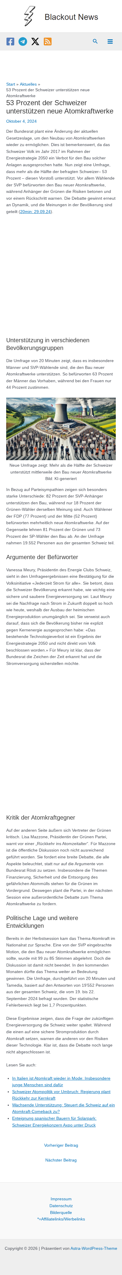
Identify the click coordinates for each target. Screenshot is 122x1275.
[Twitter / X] (35, 41)
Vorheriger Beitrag (61, 1145)
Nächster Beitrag (61, 1160)
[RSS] (47, 41)
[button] (95, 41)
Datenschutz (61, 1206)
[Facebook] (10, 41)
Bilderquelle (61, 1212)
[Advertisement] (61, 273)
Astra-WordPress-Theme (93, 1248)
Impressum (61, 1199)
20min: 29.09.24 (35, 211)
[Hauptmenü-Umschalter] (110, 41)
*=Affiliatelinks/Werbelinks (61, 1219)
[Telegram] (22, 41)
